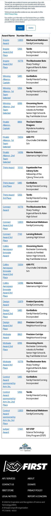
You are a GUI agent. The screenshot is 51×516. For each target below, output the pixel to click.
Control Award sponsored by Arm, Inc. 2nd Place (9, 398)
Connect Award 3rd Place (7, 237)
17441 (20, 429)
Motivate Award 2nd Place (8, 346)
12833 (20, 40)
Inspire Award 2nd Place (8, 52)
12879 (20, 301)
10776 (20, 60)
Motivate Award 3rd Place (7, 364)
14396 (20, 152)
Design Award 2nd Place (8, 313)
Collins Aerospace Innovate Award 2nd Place (8, 271)
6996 (20, 103)
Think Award (8, 167)
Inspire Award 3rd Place (7, 64)
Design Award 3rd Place (7, 325)
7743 (20, 234)
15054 (20, 137)
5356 (20, 48)
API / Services (8, 478)
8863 (20, 322)
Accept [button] (20, 28)
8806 (20, 121)
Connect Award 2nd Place (8, 225)
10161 (20, 167)
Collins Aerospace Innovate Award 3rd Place (8, 289)
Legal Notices (9, 496)
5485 (20, 76)
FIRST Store (7, 490)
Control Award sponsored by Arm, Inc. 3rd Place (9, 417)
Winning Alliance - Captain (7, 79)
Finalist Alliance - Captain (7, 125)
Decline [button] (30, 28)
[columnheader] (9, 34)
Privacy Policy (11, 14)
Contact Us (8, 484)
